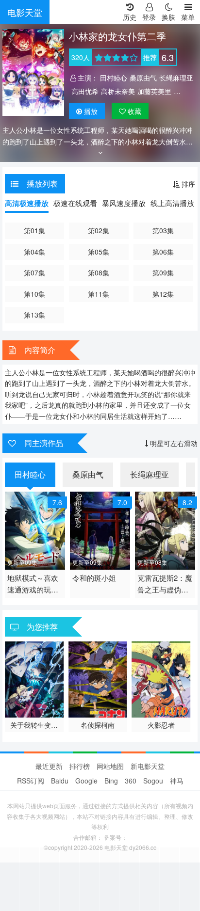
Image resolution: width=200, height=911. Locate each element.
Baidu (59, 780)
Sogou (153, 780)
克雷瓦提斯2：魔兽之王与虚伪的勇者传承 (164, 584)
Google (86, 780)
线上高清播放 (172, 203)
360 (130, 780)
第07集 (34, 272)
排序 (187, 184)
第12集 (163, 294)
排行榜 (79, 766)
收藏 (133, 111)
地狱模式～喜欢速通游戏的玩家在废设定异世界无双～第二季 (32, 584)
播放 (91, 111)
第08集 (98, 272)
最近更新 (49, 766)
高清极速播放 (27, 203)
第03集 (163, 230)
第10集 (34, 294)
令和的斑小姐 (94, 578)
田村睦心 (113, 77)
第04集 (34, 251)
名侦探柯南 (98, 725)
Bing (111, 780)
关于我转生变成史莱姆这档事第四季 (34, 725)
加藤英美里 (154, 91)
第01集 (34, 230)
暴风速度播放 (124, 203)
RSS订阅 (30, 780)
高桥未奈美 (118, 91)
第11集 (98, 294)
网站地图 (110, 766)
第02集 (98, 230)
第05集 (98, 251)
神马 (176, 780)
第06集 (163, 251)
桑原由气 (143, 77)
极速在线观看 (75, 203)
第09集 (163, 272)
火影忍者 (161, 725)
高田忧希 (85, 91)
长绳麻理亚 (176, 77)
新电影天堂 (148, 766)
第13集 (34, 315)
